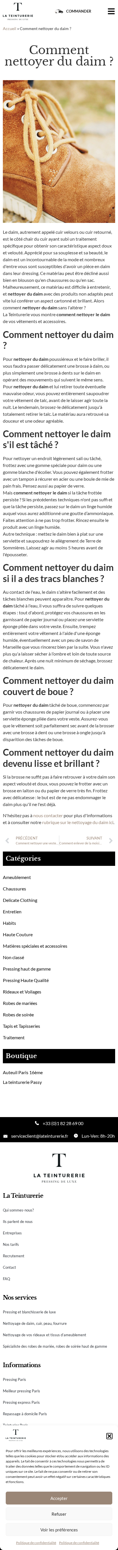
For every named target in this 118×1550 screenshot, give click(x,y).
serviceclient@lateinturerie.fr (39, 1136)
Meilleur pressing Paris (21, 1391)
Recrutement (13, 1256)
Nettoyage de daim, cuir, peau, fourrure (35, 1323)
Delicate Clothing (20, 900)
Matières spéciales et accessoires (35, 946)
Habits (9, 923)
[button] (109, 1436)
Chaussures (14, 888)
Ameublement (17, 877)
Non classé (13, 957)
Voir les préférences (59, 1529)
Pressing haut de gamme (27, 968)
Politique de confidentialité (36, 1543)
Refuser (59, 1514)
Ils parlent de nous (18, 1221)
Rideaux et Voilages (22, 991)
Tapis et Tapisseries (21, 1026)
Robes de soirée (18, 1014)
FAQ (6, 1278)
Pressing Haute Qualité (26, 980)
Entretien (12, 911)
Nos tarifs (11, 1244)
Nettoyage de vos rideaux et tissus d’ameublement (44, 1335)
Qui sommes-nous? (18, 1210)
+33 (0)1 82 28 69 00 (63, 1123)
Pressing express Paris (21, 1402)
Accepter (59, 1498)
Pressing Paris (14, 1379)
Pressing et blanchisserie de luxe (29, 1312)
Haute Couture (18, 934)
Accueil (9, 28)
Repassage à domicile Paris (25, 1414)
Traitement (14, 1037)
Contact (9, 1267)
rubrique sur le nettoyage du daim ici (77, 822)
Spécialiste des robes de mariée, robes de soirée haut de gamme (55, 1346)
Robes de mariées (20, 1003)
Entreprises (12, 1233)
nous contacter (48, 815)
